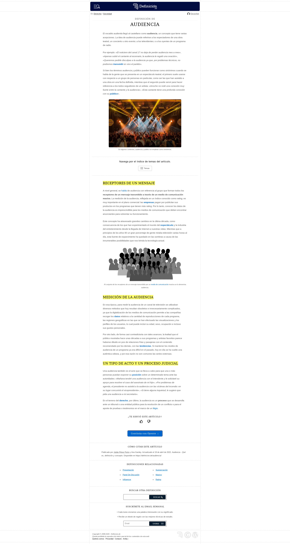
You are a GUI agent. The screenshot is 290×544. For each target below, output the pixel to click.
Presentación (128, 470)
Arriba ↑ (126, 539)
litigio (155, 408)
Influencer (127, 479)
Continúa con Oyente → (145, 433)
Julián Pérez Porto (121, 452)
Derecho (98, 14)
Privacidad (109, 539)
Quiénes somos (98, 539)
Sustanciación (162, 470)
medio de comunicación (159, 284)
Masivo (159, 475)
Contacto (118, 539)
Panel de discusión (131, 475)
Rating (158, 479)
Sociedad (107, 14)
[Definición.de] (145, 6)
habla (124, 190)
